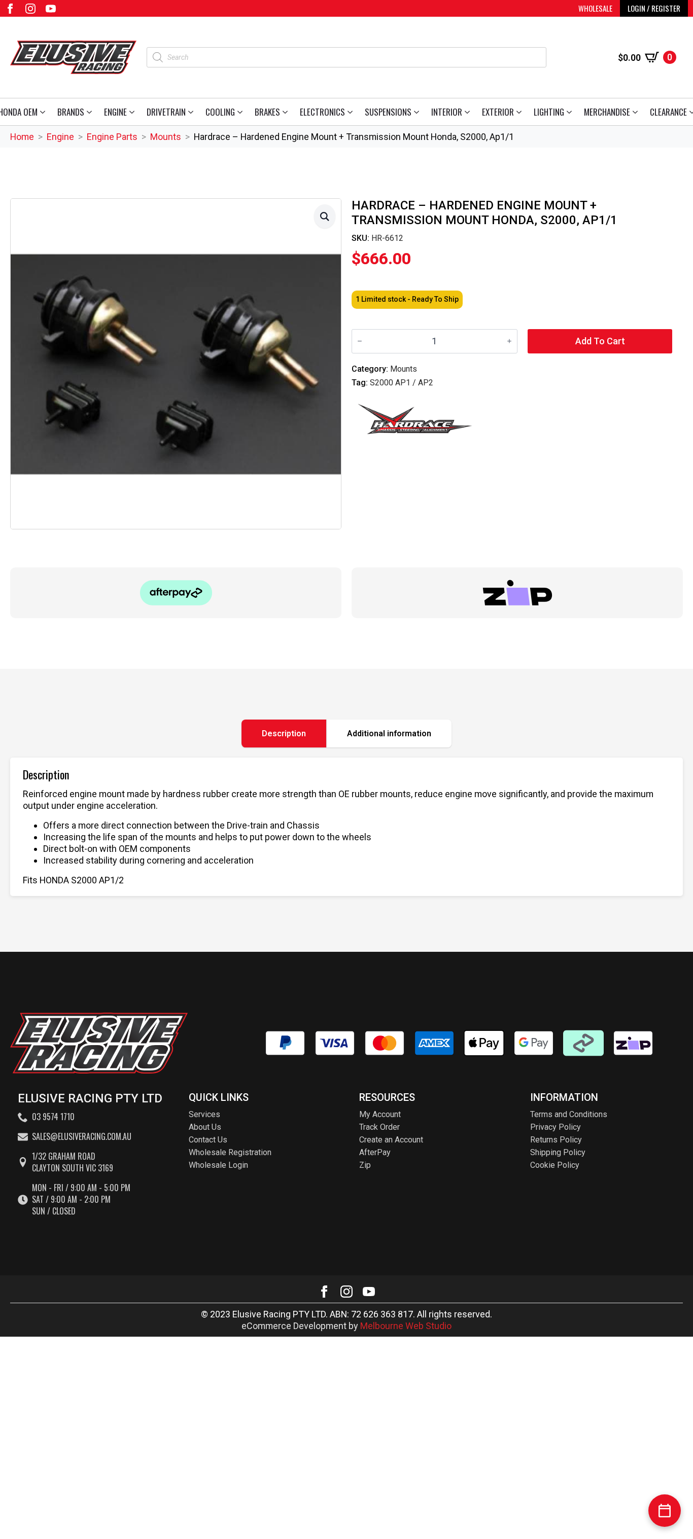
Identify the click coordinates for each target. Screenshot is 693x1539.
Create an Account (391, 1139)
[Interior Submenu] (469, 111)
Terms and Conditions (568, 1114)
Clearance (668, 111)
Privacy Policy (555, 1127)
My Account (380, 1114)
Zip (365, 1165)
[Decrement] (359, 341)
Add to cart (600, 341)
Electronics (322, 111)
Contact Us (208, 1139)
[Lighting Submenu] (571, 111)
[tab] (284, 733)
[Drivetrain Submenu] (192, 111)
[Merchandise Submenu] (637, 111)
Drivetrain (166, 111)
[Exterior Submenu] (521, 111)
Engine (115, 111)
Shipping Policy (557, 1152)
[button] (324, 216)
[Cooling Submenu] (242, 111)
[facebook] (10, 9)
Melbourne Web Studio (406, 1325)
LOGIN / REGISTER (654, 8)
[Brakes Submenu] (287, 111)
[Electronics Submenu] (352, 111)
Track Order (379, 1127)
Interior (446, 111)
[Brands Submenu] (91, 111)
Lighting (549, 111)
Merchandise (607, 111)
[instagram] (30, 9)
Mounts (165, 136)
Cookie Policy (554, 1165)
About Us (205, 1127)
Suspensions (388, 111)
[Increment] (509, 341)
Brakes (267, 111)
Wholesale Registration (230, 1152)
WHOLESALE (595, 8)
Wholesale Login (218, 1165)
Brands (70, 111)
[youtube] (51, 9)
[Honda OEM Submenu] (44, 111)
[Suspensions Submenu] (418, 111)
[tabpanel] (346, 827)
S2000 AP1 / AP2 (401, 382)
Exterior (498, 111)
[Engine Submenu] (134, 111)
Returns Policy (556, 1139)
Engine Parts (112, 136)
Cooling (220, 111)
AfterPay (375, 1152)
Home (22, 136)
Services (204, 1114)
